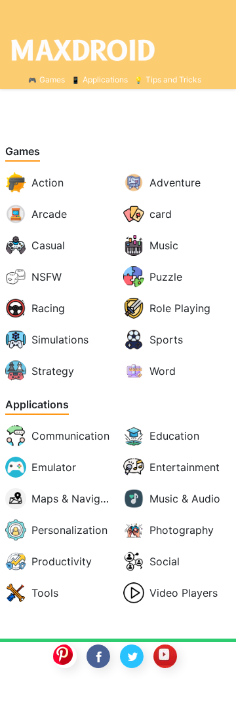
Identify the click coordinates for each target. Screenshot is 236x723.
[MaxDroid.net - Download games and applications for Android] (118, 49)
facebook (98, 656)
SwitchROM (115, 699)
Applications (105, 79)
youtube (165, 656)
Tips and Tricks (173, 79)
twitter (132, 656)
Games (52, 79)
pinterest (65, 656)
